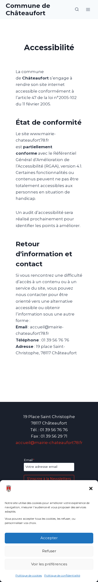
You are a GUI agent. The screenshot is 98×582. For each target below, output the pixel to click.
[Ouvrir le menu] (87, 9)
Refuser (49, 551)
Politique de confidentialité (62, 575)
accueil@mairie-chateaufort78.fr (49, 442)
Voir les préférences (49, 564)
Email (29, 460)
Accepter (49, 538)
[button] (90, 488)
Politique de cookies (28, 575)
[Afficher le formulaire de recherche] (77, 9)
